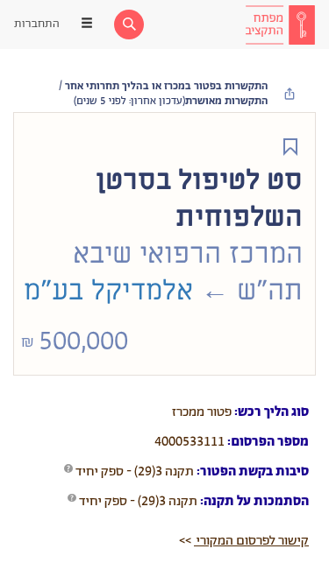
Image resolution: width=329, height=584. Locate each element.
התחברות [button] (37, 24)
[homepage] (280, 24)
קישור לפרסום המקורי (251, 540)
